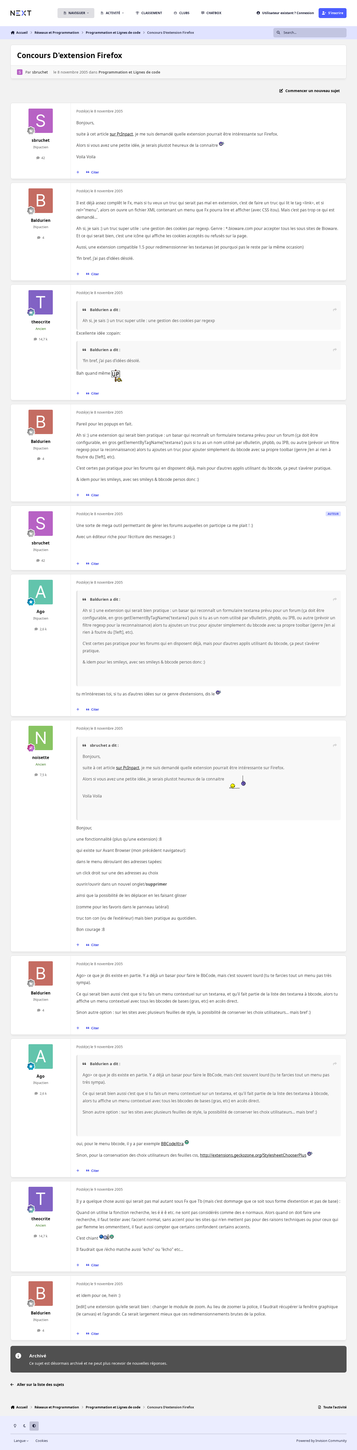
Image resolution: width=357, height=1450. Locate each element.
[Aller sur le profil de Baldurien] (40, 200)
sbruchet (40, 72)
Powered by (321, 1440)
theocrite (40, 322)
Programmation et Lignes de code (129, 72)
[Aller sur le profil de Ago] (40, 592)
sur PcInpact (121, 134)
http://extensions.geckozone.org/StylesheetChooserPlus (253, 1155)
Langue (20, 1440)
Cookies (42, 1440)
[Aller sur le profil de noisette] (40, 738)
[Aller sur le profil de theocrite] (40, 302)
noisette (40, 757)
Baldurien (40, 220)
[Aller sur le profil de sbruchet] (19, 72)
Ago (41, 611)
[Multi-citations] (78, 172)
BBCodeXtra (172, 1143)
